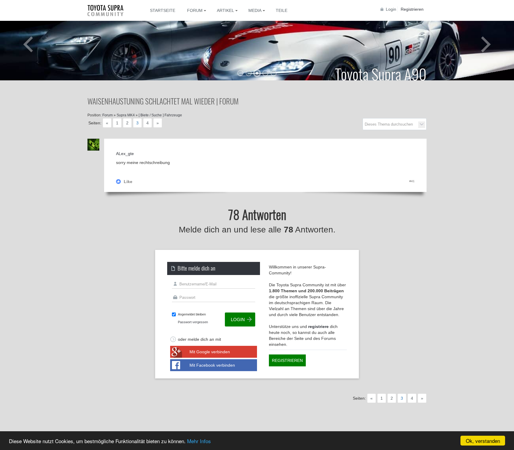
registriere (318, 326)
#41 (412, 181)
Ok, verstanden (483, 440)
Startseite (162, 10)
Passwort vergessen (193, 322)
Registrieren (412, 9)
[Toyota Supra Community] (109, 10)
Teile (281, 10)
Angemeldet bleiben (192, 314)
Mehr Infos (199, 441)
